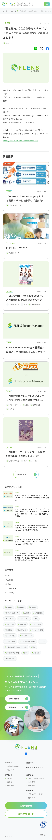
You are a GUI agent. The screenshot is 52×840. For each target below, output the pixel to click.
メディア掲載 (11, 641)
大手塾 (26, 613)
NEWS (7, 23)
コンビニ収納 (36, 624)
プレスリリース (26, 636)
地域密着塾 (39, 613)
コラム (43, 641)
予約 (36, 619)
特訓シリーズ (11, 658)
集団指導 (9, 607)
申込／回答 (10, 624)
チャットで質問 (37, 630)
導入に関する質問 (12, 653)
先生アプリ (22, 630)
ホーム (5, 11)
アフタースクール (12, 613)
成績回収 (23, 624)
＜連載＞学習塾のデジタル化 (16, 647)
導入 (33, 647)
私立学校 (33, 607)
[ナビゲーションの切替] (47, 4)
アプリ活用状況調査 (28, 641)
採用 (26, 653)
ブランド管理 (11, 636)
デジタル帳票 (24, 619)
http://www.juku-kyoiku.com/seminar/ (20, 140)
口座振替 (9, 630)
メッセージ (10, 619)
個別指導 (21, 607)
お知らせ (13, 11)
